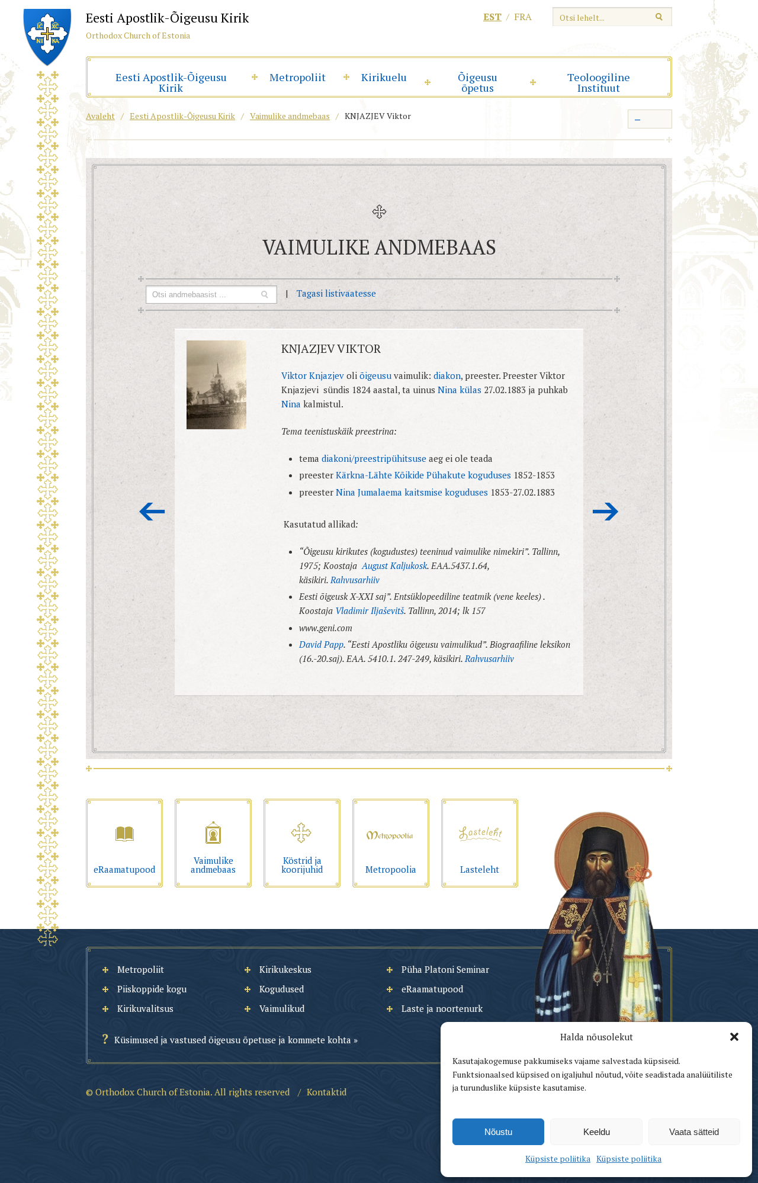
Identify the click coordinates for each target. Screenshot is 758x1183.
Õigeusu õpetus (477, 82)
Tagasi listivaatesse (336, 293)
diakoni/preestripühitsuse (375, 458)
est (492, 16)
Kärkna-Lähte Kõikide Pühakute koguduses (424, 475)
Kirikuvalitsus (145, 1008)
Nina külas (461, 390)
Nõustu (498, 1132)
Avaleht (100, 115)
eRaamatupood (432, 989)
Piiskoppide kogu (152, 989)
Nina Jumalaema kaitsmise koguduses (413, 492)
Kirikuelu (384, 77)
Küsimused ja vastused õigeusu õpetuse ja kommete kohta (232, 1040)
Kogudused (281, 989)
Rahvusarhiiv (355, 580)
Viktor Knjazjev (312, 375)
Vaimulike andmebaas (290, 115)
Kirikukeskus (285, 969)
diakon (447, 375)
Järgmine (606, 511)
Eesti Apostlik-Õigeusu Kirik (171, 82)
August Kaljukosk (394, 565)
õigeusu (375, 375)
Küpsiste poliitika (557, 1158)
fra (523, 16)
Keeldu (596, 1132)
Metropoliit (297, 77)
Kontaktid (326, 1092)
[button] (734, 1037)
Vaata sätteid (694, 1132)
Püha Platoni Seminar (445, 969)
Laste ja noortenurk (442, 1008)
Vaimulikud (281, 1008)
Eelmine (152, 511)
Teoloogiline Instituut (598, 82)
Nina (291, 404)
